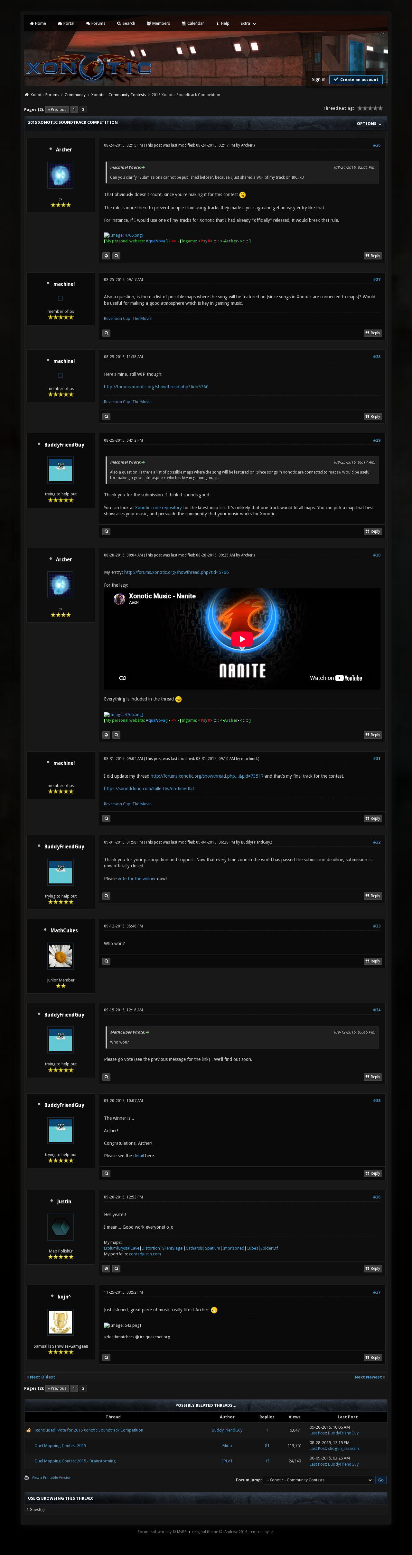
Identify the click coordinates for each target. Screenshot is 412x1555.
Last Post (318, 1433)
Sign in (318, 79)
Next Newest (368, 1377)
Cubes (252, 1248)
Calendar (195, 23)
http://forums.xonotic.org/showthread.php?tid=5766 (176, 572)
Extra (245, 23)
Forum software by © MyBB (162, 1532)
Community (75, 95)
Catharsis (194, 1248)
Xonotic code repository (158, 507)
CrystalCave (128, 1248)
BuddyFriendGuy (64, 445)
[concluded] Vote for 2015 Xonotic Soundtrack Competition (89, 1430)
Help (224, 23)
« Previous (57, 109)
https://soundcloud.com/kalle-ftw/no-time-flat (149, 788)
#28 (376, 357)
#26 (376, 145)
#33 (376, 926)
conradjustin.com (145, 1254)
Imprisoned (233, 1248)
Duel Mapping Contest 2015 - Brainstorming (75, 1461)
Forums (97, 23)
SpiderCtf (269, 1248)
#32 (376, 842)
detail (138, 1155)
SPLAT (227, 1461)
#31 (376, 758)
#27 (376, 279)
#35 (376, 1100)
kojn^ (64, 1297)
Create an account (358, 79)
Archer (64, 150)
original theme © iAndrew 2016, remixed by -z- (233, 1532)
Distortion (151, 1248)
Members (160, 23)
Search (128, 23)
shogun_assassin (343, 1448)
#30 (376, 555)
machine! (64, 284)
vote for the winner (137, 878)
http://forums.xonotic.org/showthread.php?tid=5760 (156, 386)
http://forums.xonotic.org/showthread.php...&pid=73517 (207, 776)
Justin (64, 1202)
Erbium (110, 1248)
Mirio (227, 1445)
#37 (376, 1292)
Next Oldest (42, 1377)
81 (267, 1445)
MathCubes (64, 931)
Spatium (212, 1248)
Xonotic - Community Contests (118, 95)
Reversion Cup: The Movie (128, 318)
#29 (376, 440)
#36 (376, 1197)
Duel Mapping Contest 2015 (60, 1445)
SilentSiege (172, 1248)
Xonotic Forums (45, 95)
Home (40, 23)
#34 (376, 1010)
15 (267, 1461)
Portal (68, 23)
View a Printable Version (51, 1478)
